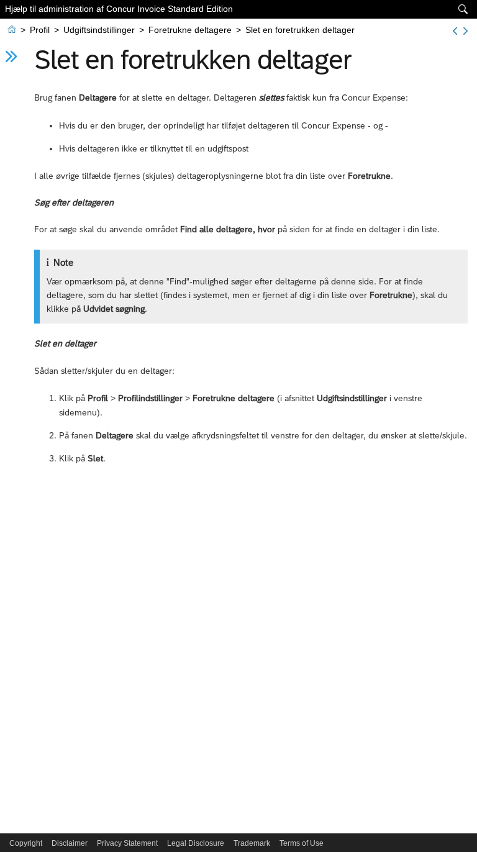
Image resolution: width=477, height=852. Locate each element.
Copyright (25, 843)
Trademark (252, 843)
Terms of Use (301, 843)
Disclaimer (70, 843)
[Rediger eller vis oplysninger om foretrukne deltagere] (465, 31)
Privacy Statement (127, 843)
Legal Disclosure (195, 843)
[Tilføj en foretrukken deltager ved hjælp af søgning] (455, 31)
